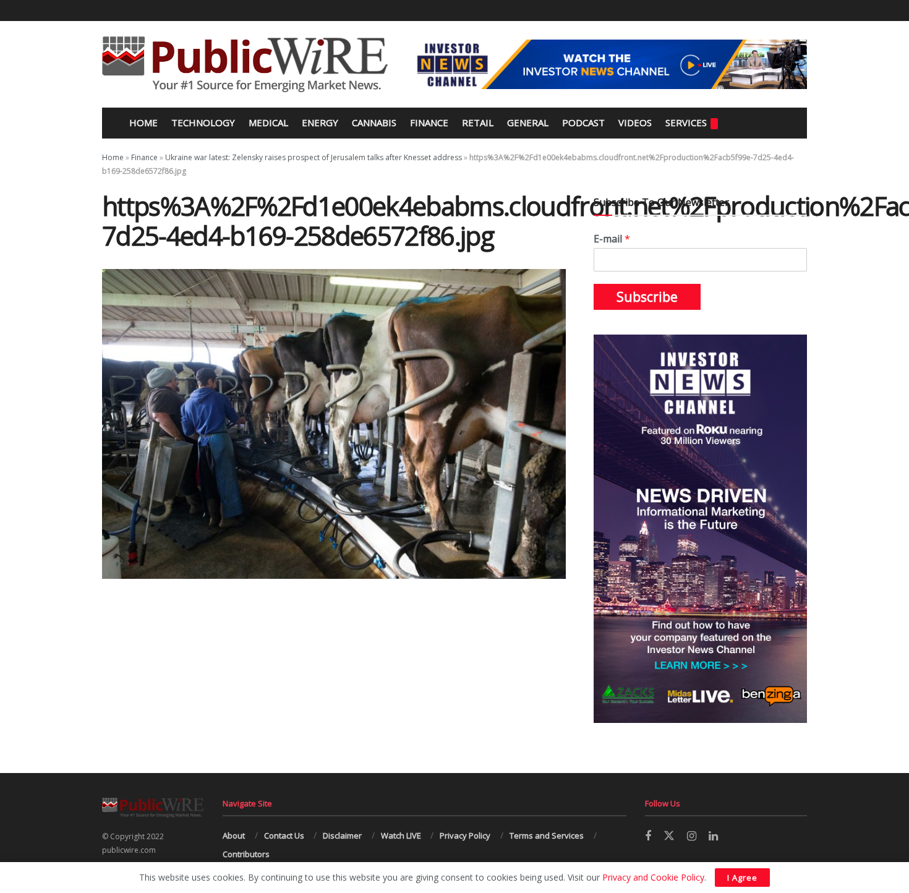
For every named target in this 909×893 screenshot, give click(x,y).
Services (686, 122)
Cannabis (374, 122)
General (527, 122)
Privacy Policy (465, 835)
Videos (635, 122)
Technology (203, 122)
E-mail (612, 239)
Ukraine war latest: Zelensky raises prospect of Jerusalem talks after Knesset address (313, 157)
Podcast (583, 122)
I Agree (742, 877)
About (234, 835)
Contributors (246, 854)
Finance (429, 122)
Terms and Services (547, 835)
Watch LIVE (401, 835)
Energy (320, 122)
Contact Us (284, 835)
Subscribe (647, 297)
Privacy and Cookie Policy (653, 877)
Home (142, 122)
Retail (477, 122)
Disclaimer (342, 835)
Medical (268, 122)
